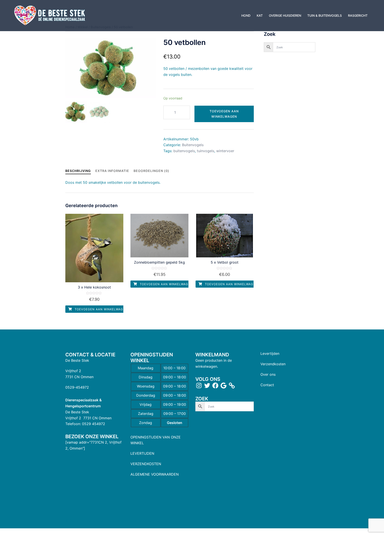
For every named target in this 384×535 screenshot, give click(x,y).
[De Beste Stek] (50, 15)
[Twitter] (207, 385)
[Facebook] (215, 385)
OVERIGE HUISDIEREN (285, 15)
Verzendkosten (273, 364)
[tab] (78, 171)
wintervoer (225, 151)
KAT (260, 15)
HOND (245, 15)
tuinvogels (205, 151)
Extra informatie (112, 171)
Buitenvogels (193, 145)
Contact (267, 385)
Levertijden (269, 353)
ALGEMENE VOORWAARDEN (154, 474)
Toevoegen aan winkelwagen (224, 113)
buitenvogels (184, 151)
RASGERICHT (358, 15)
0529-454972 (77, 387)
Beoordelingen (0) (151, 171)
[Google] (223, 385)
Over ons (268, 374)
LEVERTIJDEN (142, 453)
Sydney (153, 521)
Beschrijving (78, 171)
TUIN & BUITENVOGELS (324, 15)
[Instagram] (198, 385)
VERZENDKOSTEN (145, 464)
